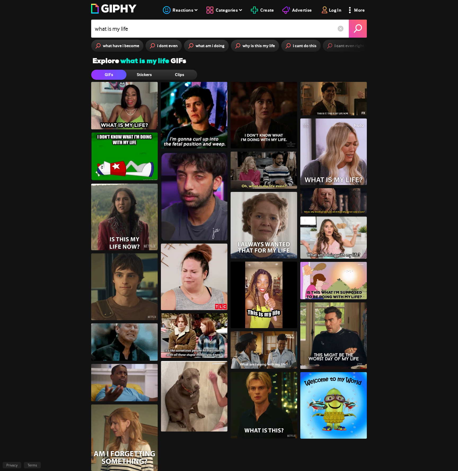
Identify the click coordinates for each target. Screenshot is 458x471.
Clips (179, 74)
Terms (32, 465)
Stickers (144, 74)
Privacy (11, 465)
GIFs (109, 74)
